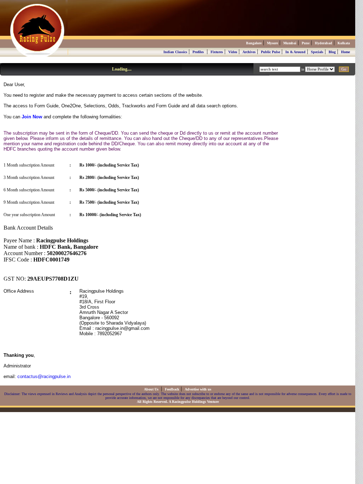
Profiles (198, 52)
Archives (249, 52)
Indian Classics (175, 52)
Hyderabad (323, 43)
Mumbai (289, 43)
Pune (305, 43)
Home (345, 52)
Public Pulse (270, 52)
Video (232, 52)
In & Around (295, 52)
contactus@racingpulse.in (44, 376)
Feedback (172, 389)
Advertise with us (198, 389)
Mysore (272, 43)
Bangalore (254, 43)
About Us (152, 389)
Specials (317, 52)
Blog (332, 52)
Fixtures (217, 52)
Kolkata (343, 43)
